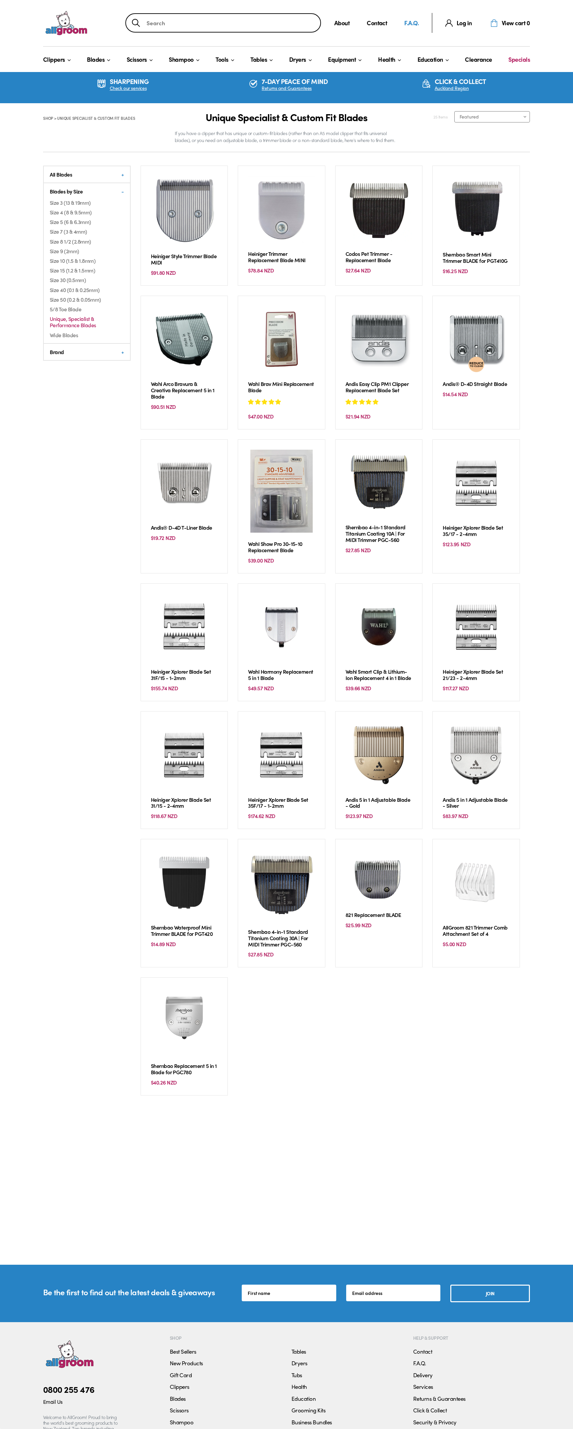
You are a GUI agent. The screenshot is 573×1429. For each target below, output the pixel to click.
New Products (186, 1363)
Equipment (342, 59)
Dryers (297, 59)
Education (430, 59)
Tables (258, 59)
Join (490, 1293)
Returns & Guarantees (439, 1398)
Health (386, 59)
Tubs (296, 1375)
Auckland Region (452, 88)
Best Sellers (183, 1351)
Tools (222, 59)
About (342, 23)
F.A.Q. (411, 23)
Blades (95, 59)
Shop (48, 118)
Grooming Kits (308, 1410)
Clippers (54, 59)
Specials (519, 59)
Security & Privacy (435, 1422)
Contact (377, 23)
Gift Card (181, 1375)
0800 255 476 (69, 1389)
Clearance (478, 59)
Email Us (53, 1401)
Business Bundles (311, 1422)
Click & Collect (430, 1410)
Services (423, 1387)
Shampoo (181, 59)
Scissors (137, 59)
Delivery (423, 1375)
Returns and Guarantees (287, 88)
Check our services (128, 88)
